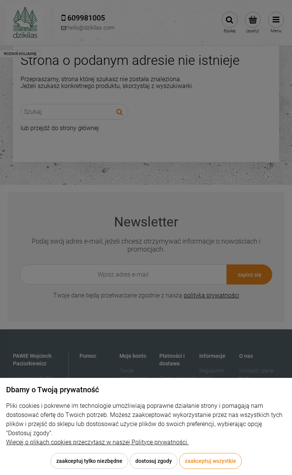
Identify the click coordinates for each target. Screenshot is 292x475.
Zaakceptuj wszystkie (210, 461)
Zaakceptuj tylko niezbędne (89, 461)
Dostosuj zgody (153, 461)
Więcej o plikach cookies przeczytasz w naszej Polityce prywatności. (97, 442)
